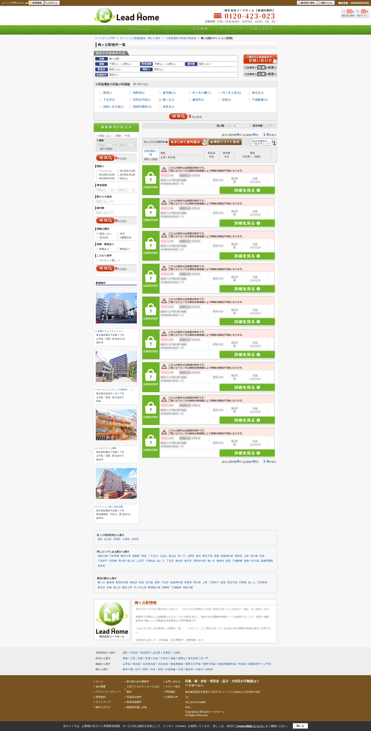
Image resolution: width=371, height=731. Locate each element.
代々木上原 (231, 92)
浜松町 (209, 669)
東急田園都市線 (227, 663)
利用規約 (101, 696)
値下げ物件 (106, 148)
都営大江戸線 (193, 663)
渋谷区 (135, 539)
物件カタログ (103, 707)
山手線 (126, 663)
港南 (125, 658)
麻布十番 (128, 669)
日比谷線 (163, 663)
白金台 (199, 669)
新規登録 (37, 2)
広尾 (180, 669)
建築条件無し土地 (137, 707)
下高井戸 (103, 560)
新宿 (107, 92)
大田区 (126, 539)
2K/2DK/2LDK (107, 174)
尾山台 (172, 556)
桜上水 (131, 560)
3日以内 (103, 237)
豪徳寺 (198, 99)
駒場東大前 (154, 587)
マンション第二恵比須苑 (110, 506)
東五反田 (193, 658)
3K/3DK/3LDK (127, 174)
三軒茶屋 (114, 556)
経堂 (226, 99)
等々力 (181, 556)
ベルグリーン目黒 (107, 448)
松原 (262, 556)
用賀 (143, 556)
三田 (132, 658)
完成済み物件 (134, 696)
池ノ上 (161, 560)
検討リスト (327, 2)
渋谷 (152, 669)
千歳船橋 (260, 99)
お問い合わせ (262, 29)
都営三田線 (209, 663)
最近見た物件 (308, 2)
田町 (145, 669)
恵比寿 (189, 669)
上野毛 (190, 556)
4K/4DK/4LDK (107, 178)
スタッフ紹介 (172, 686)
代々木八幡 (201, 92)
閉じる (300, 725)
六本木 (164, 658)
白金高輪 (170, 669)
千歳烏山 (151, 560)
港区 (100, 539)
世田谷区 (145, 652)
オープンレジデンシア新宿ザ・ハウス (117, 389)
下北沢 (109, 99)
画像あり (104, 248)
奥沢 (198, 556)
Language (139, 29)
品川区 (108, 539)
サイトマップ (231, 29)
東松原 (179, 560)
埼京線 (242, 663)
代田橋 (113, 560)
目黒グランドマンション (110, 331)
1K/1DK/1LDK (127, 170)
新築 (118, 135)
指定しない (105, 135)
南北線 (136, 663)
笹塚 (109, 587)
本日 (122, 233)
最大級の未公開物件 (138, 681)
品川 (137, 669)
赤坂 (140, 658)
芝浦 (147, 658)
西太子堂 (208, 556)
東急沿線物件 (134, 701)
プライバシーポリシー (108, 691)
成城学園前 (142, 106)
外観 (146, 151)
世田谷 (238, 556)
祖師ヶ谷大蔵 (113, 106)
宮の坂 (254, 556)
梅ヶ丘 (168, 99)
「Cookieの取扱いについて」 (250, 726)
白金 (155, 658)
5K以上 (124, 178)
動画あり (125, 248)
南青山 (182, 658)
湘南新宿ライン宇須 (259, 663)
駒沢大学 (126, 556)
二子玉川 (153, 556)
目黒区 (117, 539)
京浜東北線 (149, 663)
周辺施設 (170, 691)
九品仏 (163, 556)
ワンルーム (105, 170)
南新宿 (139, 92)
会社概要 (200, 29)
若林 (216, 556)
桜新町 (136, 556)
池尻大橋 (103, 556)
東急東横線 (176, 663)
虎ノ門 (204, 658)
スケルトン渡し (109, 260)
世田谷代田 (141, 99)
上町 (246, 556)
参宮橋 (169, 92)
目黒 (160, 669)
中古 (127, 135)
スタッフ (170, 29)
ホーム (109, 29)
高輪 (172, 658)
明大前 (122, 560)
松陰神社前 (227, 556)
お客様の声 (171, 696)
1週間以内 (125, 237)
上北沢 (140, 560)
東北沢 (258, 92)
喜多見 (168, 106)
